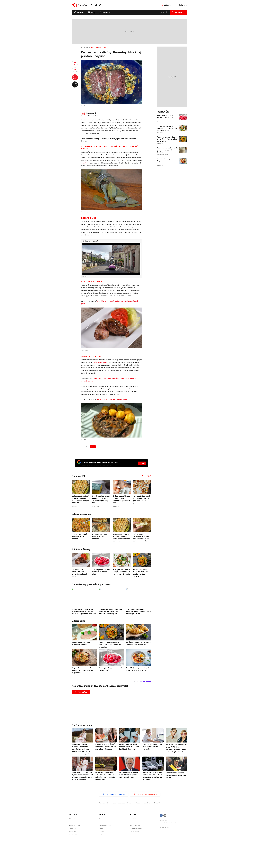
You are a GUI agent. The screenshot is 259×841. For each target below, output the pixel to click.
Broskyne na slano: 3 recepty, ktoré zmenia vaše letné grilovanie (121, 571)
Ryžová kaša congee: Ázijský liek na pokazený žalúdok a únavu (166, 161)
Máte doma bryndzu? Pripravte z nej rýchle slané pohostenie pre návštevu (81, 499)
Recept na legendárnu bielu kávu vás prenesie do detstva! (167, 150)
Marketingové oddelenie (136, 828)
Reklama (102, 814)
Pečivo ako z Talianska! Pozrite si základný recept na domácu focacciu (141, 537)
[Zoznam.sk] (165, 827)
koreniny (84, 163)
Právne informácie (74, 819)
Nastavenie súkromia (74, 825)
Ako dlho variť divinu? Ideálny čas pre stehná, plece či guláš (80, 572)
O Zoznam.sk (73, 814)
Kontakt (157, 803)
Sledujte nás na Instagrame (146, 794)
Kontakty (133, 814)
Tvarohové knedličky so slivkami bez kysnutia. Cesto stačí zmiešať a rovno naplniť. (111, 611)
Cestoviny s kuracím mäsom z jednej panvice (80, 536)
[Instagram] (164, 815)
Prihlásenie (183, 5)
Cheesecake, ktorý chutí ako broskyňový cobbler (100, 536)
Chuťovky (74, 506)
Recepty (80, 12)
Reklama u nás (103, 819)
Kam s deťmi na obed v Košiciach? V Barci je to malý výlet (141, 498)
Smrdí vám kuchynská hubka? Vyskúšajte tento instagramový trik (101, 499)
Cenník (101, 828)
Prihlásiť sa (82, 692)
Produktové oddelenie (135, 819)
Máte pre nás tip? (134, 831)
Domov (92, 47)
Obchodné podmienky (105, 825)
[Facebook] (161, 815)
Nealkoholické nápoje (162, 154)
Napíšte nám (72, 831)
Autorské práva (104, 803)
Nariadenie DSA (73, 835)
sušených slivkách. (100, 362)
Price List (101, 831)
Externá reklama (103, 822)
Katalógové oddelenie (135, 825)
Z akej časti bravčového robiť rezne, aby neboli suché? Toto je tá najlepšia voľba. (138, 611)
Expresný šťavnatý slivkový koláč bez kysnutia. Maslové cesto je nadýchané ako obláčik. (84, 611)
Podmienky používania (143, 803)
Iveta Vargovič (91, 113)
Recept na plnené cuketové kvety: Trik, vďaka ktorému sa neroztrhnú (141, 572)
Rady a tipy (102, 47)
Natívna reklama (103, 835)
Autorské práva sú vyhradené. (168, 823)
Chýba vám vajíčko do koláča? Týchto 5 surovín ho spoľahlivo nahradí (121, 499)
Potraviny (106, 12)
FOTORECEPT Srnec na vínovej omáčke (112, 399)
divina (93, 447)
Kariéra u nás (72, 828)
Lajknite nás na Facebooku (115, 794)
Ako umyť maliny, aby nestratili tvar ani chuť (101, 571)
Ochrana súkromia (74, 822)
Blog (93, 12)
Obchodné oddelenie (135, 822)
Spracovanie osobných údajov (123, 803)
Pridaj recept (180, 12)
